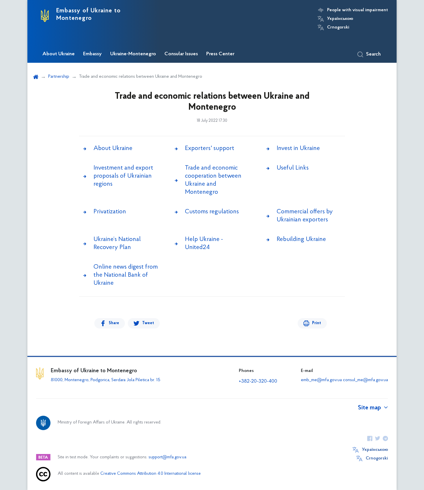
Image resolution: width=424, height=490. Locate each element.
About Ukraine (58, 54)
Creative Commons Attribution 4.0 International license (150, 474)
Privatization (109, 211)
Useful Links (293, 168)
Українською (340, 18)
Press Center (220, 54)
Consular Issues (181, 54)
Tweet (148, 323)
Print (316, 323)
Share (114, 323)
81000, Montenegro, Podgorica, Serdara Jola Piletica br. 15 (105, 380)
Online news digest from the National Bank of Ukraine (125, 275)
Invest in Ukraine (298, 148)
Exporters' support (209, 148)
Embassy (92, 54)
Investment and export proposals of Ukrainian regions (123, 176)
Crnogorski (338, 27)
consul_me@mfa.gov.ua (365, 380)
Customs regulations (212, 211)
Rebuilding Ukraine (301, 239)
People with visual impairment (357, 10)
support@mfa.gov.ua (167, 457)
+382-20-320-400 (258, 381)
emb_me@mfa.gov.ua (321, 380)
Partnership (58, 76)
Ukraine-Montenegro (133, 54)
